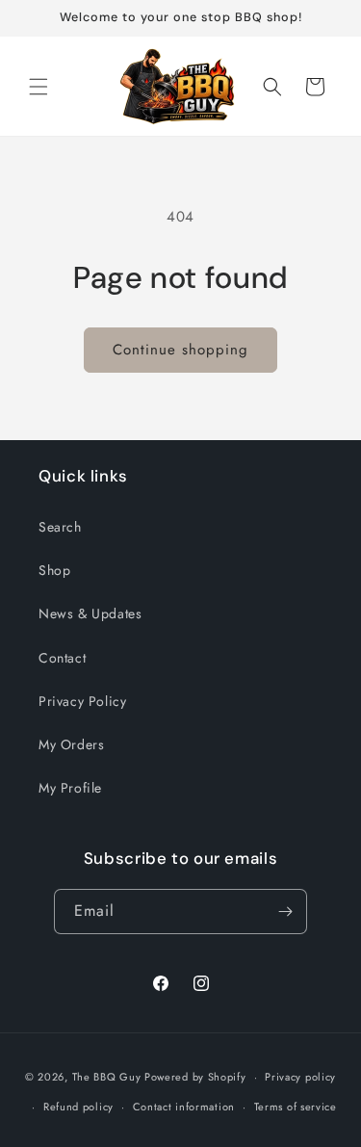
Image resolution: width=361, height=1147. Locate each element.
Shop (54, 570)
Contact (62, 657)
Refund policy (78, 1106)
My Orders (71, 744)
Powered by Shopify (195, 1076)
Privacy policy (300, 1076)
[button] (38, 86)
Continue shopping (180, 349)
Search (60, 526)
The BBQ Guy (107, 1076)
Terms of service (295, 1106)
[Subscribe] (285, 911)
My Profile (70, 787)
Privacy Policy (82, 701)
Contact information (184, 1106)
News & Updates (90, 613)
